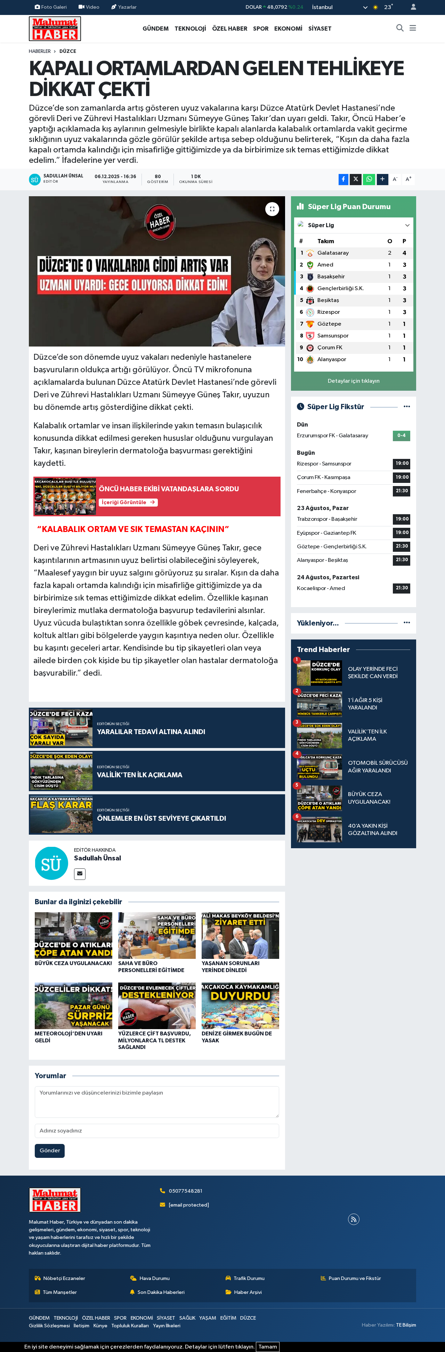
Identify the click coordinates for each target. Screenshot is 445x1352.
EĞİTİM (228, 1318)
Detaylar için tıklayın (354, 381)
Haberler (40, 51)
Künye (100, 1325)
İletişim (81, 1325)
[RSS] (353, 1219)
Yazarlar (127, 7)
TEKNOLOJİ (190, 29)
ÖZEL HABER (229, 29)
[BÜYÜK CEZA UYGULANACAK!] (73, 935)
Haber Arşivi (248, 1292)
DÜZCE (67, 51)
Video (92, 7)
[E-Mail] (80, 874)
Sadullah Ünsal (97, 858)
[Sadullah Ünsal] (51, 863)
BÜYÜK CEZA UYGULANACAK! (73, 963)
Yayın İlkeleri (166, 1325)
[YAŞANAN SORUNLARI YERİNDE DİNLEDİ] (240, 935)
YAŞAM (207, 1318)
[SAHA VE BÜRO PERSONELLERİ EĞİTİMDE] (157, 935)
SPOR (260, 29)
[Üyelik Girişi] (410, 7)
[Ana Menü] (413, 28)
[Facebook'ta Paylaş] (343, 179)
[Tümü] (407, 623)
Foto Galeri (54, 7)
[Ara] (400, 28)
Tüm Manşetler (60, 1292)
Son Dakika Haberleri (161, 1292)
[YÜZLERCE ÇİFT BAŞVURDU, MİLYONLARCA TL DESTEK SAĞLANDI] (157, 1006)
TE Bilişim (406, 1325)
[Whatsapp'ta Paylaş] (369, 179)
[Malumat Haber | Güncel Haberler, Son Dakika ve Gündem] (55, 28)
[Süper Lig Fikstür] (407, 407)
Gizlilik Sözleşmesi (49, 1325)
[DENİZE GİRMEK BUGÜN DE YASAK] (240, 1006)
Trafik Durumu (249, 1278)
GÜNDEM (156, 29)
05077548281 (185, 1191)
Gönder (50, 1151)
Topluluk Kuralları (130, 1325)
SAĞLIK (187, 1318)
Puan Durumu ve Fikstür (355, 1278)
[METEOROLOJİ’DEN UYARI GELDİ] (73, 1006)
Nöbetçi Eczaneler (64, 1278)
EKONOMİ (288, 29)
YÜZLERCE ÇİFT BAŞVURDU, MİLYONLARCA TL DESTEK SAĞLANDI (154, 1040)
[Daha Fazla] (382, 179)
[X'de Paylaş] (356, 179)
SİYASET (320, 29)
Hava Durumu (155, 1278)
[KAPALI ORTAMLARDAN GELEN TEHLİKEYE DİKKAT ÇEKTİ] (157, 271)
